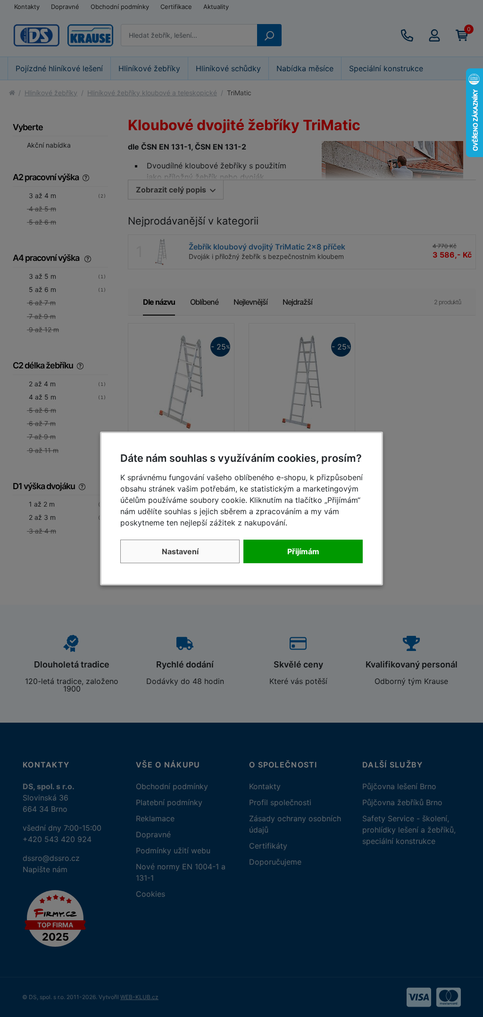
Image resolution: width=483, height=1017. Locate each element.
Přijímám (303, 551)
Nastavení (180, 551)
